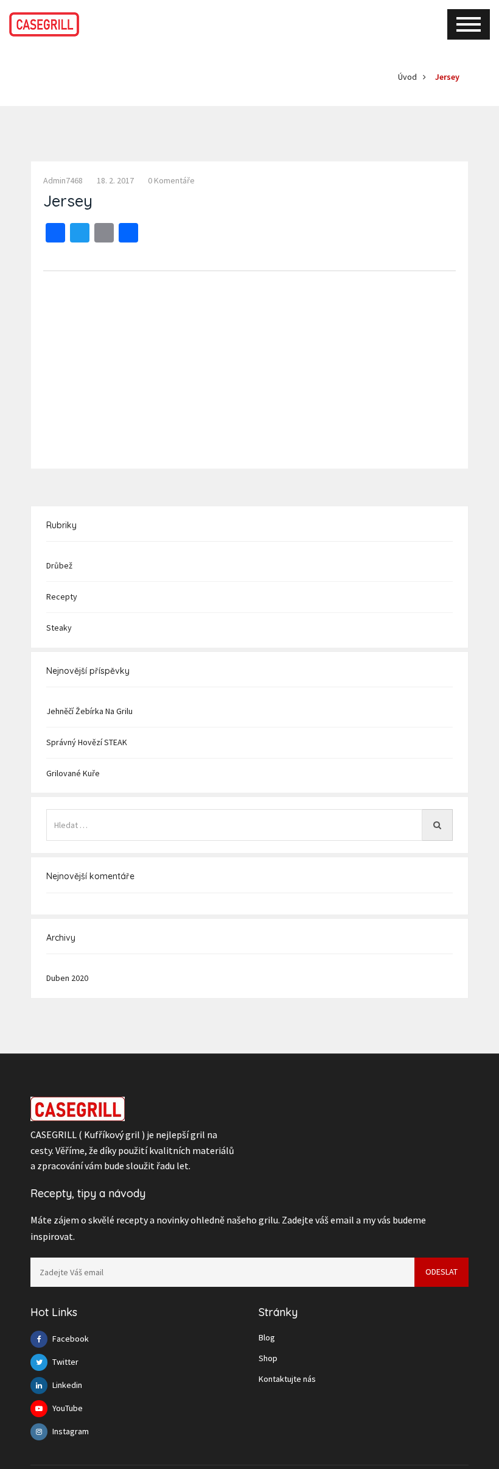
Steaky (59, 627)
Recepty (61, 596)
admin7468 (63, 180)
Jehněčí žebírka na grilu (89, 711)
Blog (267, 1337)
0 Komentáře (171, 180)
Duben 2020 (67, 977)
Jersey (447, 76)
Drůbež (59, 565)
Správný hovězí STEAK (86, 742)
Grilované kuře (73, 773)
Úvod (407, 76)
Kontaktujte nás (287, 1378)
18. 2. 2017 (115, 180)
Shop (268, 1358)
